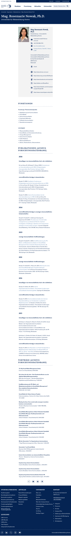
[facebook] (2, 532)
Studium (18, 6)
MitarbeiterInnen (16, 12)
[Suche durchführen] (67, 6)
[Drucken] (37, 481)
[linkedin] (6, 532)
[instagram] (15, 532)
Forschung (27, 6)
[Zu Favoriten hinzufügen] (42, 481)
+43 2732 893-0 (57, 499)
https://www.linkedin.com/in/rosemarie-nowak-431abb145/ (42, 87)
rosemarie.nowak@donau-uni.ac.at (40, 39)
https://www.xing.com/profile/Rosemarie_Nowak (42, 75)
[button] (41, 67)
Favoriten (64, 1)
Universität (48, 6)
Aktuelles (37, 6)
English (51, 1)
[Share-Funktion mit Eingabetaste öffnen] (28, 481)
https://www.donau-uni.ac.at (41, 72)
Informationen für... (6, 1)
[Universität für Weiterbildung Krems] (6, 6)
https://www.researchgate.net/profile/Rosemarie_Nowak (42, 92)
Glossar (57, 1)
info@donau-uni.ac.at (59, 497)
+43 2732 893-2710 (38, 43)
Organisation (9, 12)
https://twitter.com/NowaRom (41, 83)
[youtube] (19, 532)
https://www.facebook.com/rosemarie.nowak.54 (42, 79)
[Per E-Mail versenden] (33, 481)
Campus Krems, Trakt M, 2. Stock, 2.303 (42, 49)
